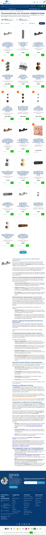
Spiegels (13, 500)
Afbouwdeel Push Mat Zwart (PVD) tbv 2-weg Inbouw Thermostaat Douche (38, 173)
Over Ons (25, 502)
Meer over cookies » (41, 532)
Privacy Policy (26, 505)
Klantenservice (13, 487)
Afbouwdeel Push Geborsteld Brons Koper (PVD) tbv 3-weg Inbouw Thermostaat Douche (23, 236)
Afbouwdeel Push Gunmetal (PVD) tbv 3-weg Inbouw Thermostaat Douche (7, 205)
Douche (6, 11)
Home (2, 11)
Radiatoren (14, 509)
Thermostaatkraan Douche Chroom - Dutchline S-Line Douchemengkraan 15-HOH (23, 205)
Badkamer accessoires (16, 511)
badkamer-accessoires (24, 445)
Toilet (13, 496)
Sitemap (25, 509)
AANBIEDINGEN (15, 512)
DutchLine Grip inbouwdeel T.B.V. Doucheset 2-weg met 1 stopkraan (23, 77)
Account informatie (38, 496)
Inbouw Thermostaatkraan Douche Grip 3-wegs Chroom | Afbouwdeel (38, 108)
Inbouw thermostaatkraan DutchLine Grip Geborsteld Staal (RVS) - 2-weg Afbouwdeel (8, 236)
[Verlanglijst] (40, 2)
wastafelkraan (15, 445)
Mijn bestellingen (38, 498)
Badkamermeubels (15, 498)
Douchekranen (11, 11)
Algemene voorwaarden (28, 496)
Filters (41, 23)
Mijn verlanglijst (38, 502)
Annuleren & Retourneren (28, 498)
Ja (31, 532)
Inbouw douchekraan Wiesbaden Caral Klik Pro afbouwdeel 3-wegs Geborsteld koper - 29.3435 (38, 141)
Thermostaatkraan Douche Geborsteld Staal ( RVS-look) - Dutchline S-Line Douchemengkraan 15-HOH (8, 45)
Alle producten (38, 505)
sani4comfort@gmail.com (8, 513)
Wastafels (14, 502)
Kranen (13, 507)
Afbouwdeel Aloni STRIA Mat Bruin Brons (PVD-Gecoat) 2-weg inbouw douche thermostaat (23, 108)
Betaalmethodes (27, 503)
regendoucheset (17, 386)
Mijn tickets (37, 500)
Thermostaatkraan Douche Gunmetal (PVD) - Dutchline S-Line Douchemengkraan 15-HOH (38, 44)
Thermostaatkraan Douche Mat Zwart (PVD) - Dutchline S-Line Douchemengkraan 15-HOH (23, 141)
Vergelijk (36, 503)
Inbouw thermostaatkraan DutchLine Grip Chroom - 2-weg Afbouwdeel (8, 172)
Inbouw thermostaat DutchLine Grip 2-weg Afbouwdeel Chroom (38, 204)
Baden (13, 505)
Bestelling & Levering (28, 500)
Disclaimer (26, 507)
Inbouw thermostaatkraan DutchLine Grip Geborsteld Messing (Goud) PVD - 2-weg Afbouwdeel (23, 173)
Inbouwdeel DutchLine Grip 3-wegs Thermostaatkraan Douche (23, 44)
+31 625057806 (6, 510)
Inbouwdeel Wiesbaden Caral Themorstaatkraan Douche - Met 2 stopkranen (7, 77)
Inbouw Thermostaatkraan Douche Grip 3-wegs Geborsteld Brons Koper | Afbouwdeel (7, 108)
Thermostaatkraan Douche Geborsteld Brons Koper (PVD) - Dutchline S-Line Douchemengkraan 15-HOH (7, 141)
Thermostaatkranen (19, 11)
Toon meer (23, 252)
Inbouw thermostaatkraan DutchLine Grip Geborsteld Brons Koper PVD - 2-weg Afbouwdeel (38, 77)
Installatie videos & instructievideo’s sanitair (28, 512)
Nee (35, 532)
